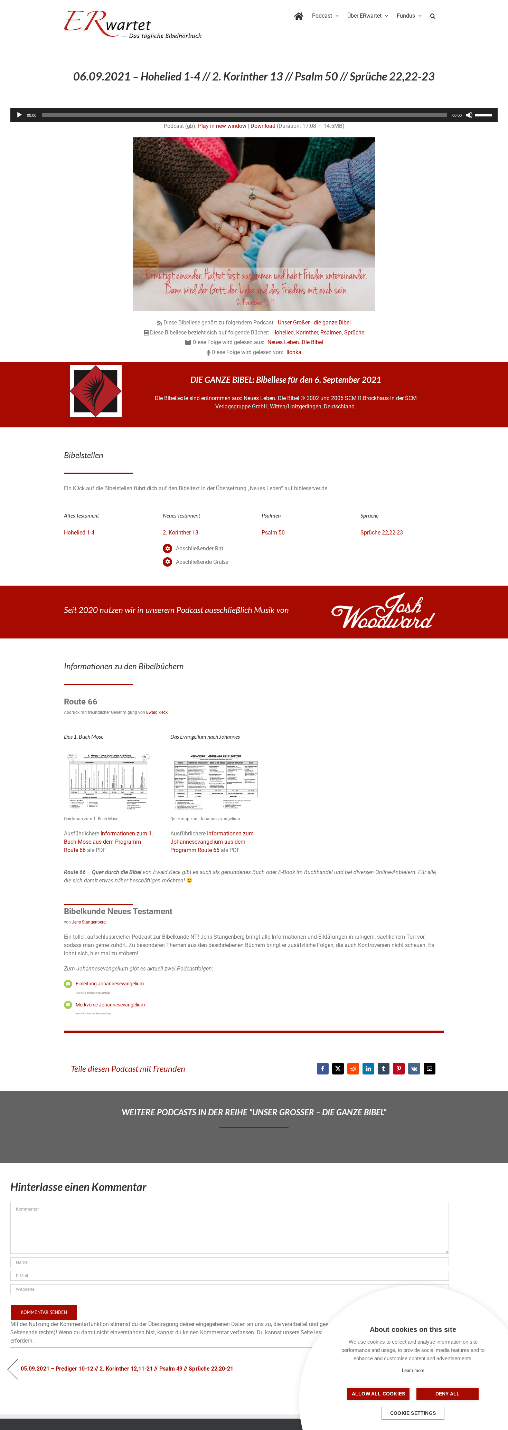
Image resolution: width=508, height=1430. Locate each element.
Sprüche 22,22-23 (381, 532)
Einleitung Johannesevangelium (110, 983)
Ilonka (293, 352)
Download (263, 126)
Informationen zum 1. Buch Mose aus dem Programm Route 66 (108, 841)
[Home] (298, 14)
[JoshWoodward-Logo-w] (383, 595)
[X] (338, 1068)
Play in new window (222, 126)
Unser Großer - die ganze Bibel (314, 322)
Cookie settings (413, 1413)
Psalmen (331, 332)
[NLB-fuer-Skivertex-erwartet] (96, 367)
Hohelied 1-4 (79, 532)
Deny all (447, 1393)
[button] (432, 14)
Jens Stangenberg (89, 922)
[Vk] (414, 1068)
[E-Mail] (429, 1068)
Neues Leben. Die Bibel (295, 342)
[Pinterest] (398, 1068)
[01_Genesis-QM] (109, 752)
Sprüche (354, 332)
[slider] (484, 114)
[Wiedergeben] (19, 115)
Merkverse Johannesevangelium (110, 1004)
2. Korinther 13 (180, 532)
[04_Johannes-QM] (216, 752)
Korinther (307, 332)
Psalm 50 (273, 532)
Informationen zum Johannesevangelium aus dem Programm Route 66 (212, 841)
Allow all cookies (378, 1393)
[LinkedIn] (368, 1068)
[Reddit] (353, 1068)
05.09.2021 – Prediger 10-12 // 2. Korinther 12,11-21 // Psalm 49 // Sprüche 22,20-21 (127, 1368)
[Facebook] (322, 1068)
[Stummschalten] (469, 115)
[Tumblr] (383, 1068)
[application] (254, 115)
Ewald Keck (157, 712)
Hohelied (283, 332)
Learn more (413, 1370)
